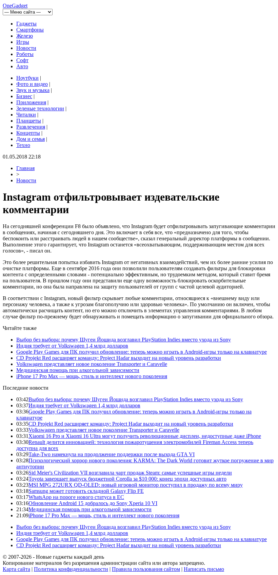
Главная (25, 168)
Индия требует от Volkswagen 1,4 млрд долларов (72, 346)
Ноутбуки (27, 78)
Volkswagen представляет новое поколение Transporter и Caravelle (91, 364)
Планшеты (28, 121)
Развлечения (30, 127)
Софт (22, 60)
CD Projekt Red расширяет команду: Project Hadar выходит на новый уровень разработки (118, 358)
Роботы (25, 54)
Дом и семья (30, 139)
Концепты (28, 133)
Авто (22, 66)
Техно (23, 145)
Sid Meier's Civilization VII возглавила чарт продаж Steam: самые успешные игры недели (130, 473)
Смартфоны (30, 30)
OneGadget (15, 5)
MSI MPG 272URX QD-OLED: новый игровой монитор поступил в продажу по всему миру (135, 485)
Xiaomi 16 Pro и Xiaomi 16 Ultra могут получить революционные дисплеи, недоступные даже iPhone (144, 436)
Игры (22, 42)
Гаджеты (26, 23)
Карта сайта (16, 569)
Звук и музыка (32, 90)
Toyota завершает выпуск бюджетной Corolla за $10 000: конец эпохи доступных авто (127, 479)
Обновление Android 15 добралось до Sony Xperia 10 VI (92, 503)
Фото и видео (32, 84)
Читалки (26, 114)
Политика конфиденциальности (71, 569)
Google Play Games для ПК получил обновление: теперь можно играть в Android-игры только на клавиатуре (141, 352)
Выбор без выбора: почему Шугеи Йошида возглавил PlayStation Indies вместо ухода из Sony (123, 339)
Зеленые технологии (40, 108)
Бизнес (24, 96)
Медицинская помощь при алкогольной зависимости (77, 370)
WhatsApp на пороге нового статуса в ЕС (76, 497)
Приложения (31, 102)
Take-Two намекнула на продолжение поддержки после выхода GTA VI (111, 454)
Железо (24, 36)
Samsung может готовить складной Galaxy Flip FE (86, 491)
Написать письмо (204, 569)
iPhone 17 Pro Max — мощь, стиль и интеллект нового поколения (91, 376)
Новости (26, 48)
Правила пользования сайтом (146, 569)
